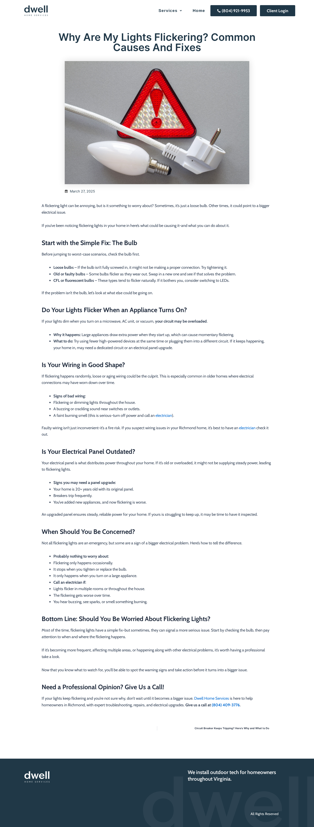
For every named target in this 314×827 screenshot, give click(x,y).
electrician (164, 415)
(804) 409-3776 (226, 704)
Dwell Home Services (211, 698)
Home (199, 10)
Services (168, 10)
